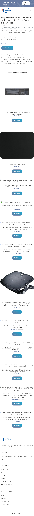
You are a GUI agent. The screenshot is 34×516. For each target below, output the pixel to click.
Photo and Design (6, 484)
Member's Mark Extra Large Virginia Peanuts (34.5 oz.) (17, 206)
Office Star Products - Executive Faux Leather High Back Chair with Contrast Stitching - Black (17, 250)
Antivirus (3, 472)
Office (10, 37)
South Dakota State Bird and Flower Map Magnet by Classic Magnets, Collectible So (17, 371)
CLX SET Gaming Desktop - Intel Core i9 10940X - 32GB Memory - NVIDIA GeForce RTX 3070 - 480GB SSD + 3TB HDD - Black (17, 395)
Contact (3, 498)
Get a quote (26, 3)
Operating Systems (6, 481)
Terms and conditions (7, 501)
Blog (2, 495)
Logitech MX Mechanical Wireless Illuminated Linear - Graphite (17, 113)
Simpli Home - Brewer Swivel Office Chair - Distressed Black (17, 326)
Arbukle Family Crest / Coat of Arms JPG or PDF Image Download (17, 349)
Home (3, 25)
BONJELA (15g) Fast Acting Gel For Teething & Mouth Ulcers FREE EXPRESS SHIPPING (17, 418)
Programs (16, 37)
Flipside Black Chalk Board (17, 165)
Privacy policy (5, 504)
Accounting (4, 469)
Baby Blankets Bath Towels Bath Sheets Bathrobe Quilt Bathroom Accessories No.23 (17, 228)
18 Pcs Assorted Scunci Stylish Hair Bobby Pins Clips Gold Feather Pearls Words (17, 186)
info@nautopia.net (6, 460)
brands (3, 475)
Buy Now (7, 48)
